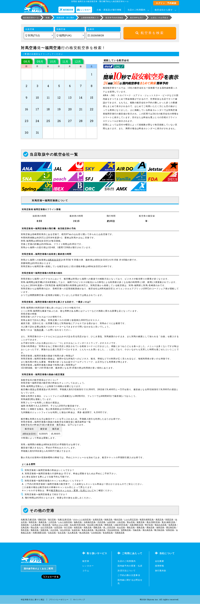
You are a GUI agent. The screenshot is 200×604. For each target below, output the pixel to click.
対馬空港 (170, 530)
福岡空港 (160, 527)
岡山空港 (35, 527)
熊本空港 (25, 530)
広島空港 (25, 527)
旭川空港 (52, 519)
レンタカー (88, 565)
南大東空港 (84, 532)
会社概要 (159, 561)
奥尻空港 (160, 519)
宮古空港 (62, 532)
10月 (53, 61)
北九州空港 (65, 530)
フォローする (52, 576)
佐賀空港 (76, 530)
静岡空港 (108, 524)
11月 (65, 61)
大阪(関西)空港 (136, 524)
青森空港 (43, 522)
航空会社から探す (164, 9)
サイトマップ (79, 599)
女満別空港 (98, 519)
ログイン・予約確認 (166, 3)
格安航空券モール (31, 17)
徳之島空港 (100, 530)
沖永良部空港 (113, 530)
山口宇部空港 (46, 527)
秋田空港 (33, 522)
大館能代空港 (89, 522)
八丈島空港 (36, 524)
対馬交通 (38, 329)
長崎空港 (35, 530)
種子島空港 (159, 530)
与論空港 (137, 530)
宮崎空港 (44, 530)
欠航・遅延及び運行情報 (109, 9)
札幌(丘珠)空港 (64, 519)
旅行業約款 (160, 570)
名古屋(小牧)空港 (95, 524)
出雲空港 (58, 527)
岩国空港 (78, 527)
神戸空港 (149, 524)
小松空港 (121, 522)
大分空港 (54, 530)
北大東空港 (72, 532)
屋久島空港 (147, 530)
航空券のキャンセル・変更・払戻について (72, 490)
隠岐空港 (97, 527)
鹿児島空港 (171, 527)
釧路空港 (108, 519)
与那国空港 (120, 532)
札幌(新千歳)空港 (28, 519)
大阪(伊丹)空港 (121, 524)
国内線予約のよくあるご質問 (38, 568)
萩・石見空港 (109, 527)
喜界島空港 (126, 530)
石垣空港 (52, 532)
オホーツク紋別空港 (82, 519)
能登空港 (141, 522)
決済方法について (127, 570)
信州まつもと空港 (60, 524)
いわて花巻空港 (65, 522)
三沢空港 (52, 522)
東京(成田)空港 (168, 522)
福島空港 (78, 522)
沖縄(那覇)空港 (39, 532)
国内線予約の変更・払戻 (130, 565)
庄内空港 (101, 522)
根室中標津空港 (147, 519)
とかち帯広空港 (131, 519)
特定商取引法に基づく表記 (33, 599)
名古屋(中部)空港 (77, 524)
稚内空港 (118, 519)
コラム (85, 570)
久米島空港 (96, 532)
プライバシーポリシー (59, 599)
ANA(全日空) (55, 259)
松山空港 (121, 527)
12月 (78, 61)
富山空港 (131, 522)
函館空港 (42, 519)
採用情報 (159, 565)
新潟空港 (46, 524)
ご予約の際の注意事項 (129, 575)
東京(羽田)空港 (153, 522)
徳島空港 (141, 527)
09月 (40, 61)
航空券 (85, 561)
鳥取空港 (88, 527)
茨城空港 (25, 524)
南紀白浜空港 (160, 524)
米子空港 (68, 527)
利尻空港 (169, 519)
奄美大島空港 (87, 530)
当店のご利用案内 (137, 9)
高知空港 (150, 527)
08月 (27, 61)
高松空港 (131, 527)
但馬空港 (172, 524)
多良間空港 (108, 532)
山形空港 (111, 522)
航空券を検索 (151, 33)
